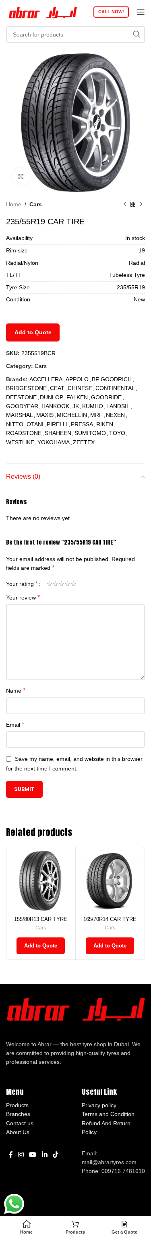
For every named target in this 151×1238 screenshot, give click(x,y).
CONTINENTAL (115, 388)
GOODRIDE (106, 397)
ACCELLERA (45, 379)
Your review (23, 597)
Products (17, 1105)
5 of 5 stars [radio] (73, 584)
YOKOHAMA (53, 442)
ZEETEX (84, 442)
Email (15, 724)
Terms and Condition (108, 1114)
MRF (96, 415)
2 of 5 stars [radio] (55, 584)
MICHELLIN (72, 415)
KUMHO (92, 406)
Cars (35, 204)
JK (75, 406)
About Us (17, 1132)
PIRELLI (57, 424)
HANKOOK (55, 406)
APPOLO (77, 379)
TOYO (117, 433)
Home (13, 204)
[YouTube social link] (33, 1155)
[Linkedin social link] (44, 1155)
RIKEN (104, 424)
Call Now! (111, 11)
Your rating (22, 584)
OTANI (35, 424)
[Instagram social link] (20, 1155)
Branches (18, 1114)
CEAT (57, 388)
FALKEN (77, 397)
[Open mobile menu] (141, 12)
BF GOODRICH (112, 379)
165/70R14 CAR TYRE (110, 919)
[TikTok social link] (55, 1155)
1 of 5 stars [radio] (49, 584)
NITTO (14, 424)
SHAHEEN (58, 433)
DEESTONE (21, 397)
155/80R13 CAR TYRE (40, 919)
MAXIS (45, 415)
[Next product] (141, 204)
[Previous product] (125, 204)
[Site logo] (42, 11)
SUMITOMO (90, 433)
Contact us (19, 1123)
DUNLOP (51, 397)
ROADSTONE (23, 433)
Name (15, 690)
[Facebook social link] (10, 1155)
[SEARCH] (136, 34)
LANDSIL (118, 406)
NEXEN (115, 415)
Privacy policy (99, 1105)
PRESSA (82, 424)
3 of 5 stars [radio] (61, 584)
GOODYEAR (22, 406)
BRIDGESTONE (26, 388)
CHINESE (80, 388)
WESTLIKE (20, 442)
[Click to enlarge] (21, 177)
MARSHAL (19, 415)
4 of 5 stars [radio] (67, 584)
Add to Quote (33, 332)
